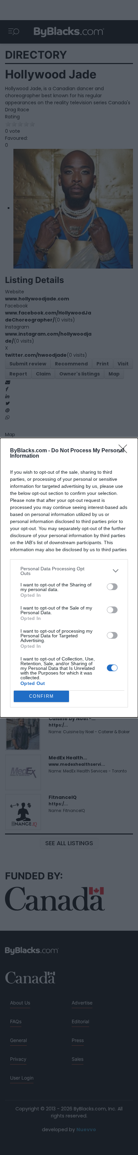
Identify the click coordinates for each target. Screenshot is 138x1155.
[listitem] (69, 571)
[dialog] (69, 577)
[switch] (112, 586)
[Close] (125, 451)
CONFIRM (41, 696)
